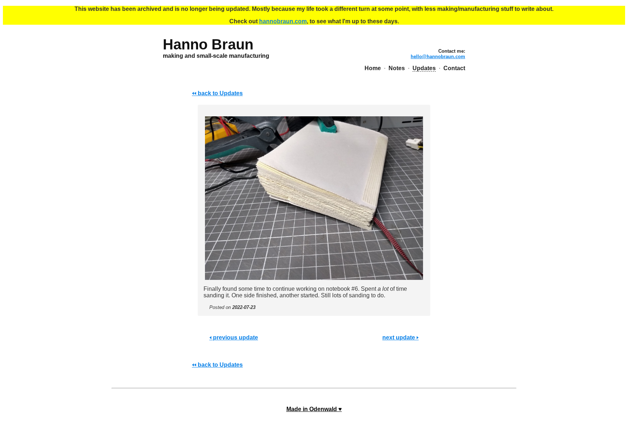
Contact (454, 68)
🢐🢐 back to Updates (217, 93)
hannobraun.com (283, 21)
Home (373, 68)
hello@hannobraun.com (438, 56)
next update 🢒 (400, 337)
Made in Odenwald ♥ (314, 409)
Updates (424, 68)
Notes (397, 68)
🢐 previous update (233, 337)
